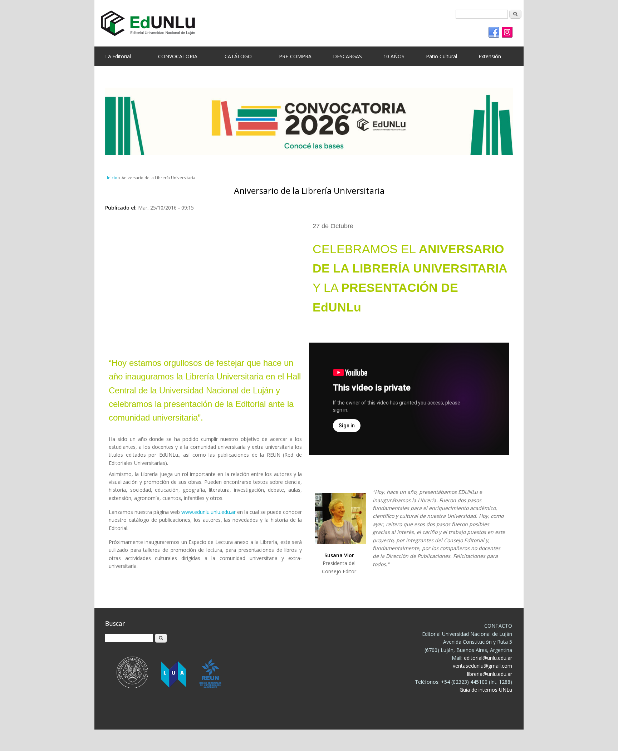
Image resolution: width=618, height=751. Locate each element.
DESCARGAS (347, 56)
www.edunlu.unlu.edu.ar (208, 512)
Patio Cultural (441, 56)
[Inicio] (303, 23)
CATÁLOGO (238, 56)
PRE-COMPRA (295, 56)
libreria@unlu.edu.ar (489, 674)
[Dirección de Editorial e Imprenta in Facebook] (494, 32)
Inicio (112, 177)
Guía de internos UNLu (486, 689)
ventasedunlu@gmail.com (482, 665)
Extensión (490, 56)
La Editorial (118, 56)
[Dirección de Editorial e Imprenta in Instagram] (507, 32)
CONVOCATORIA (177, 56)
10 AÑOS (393, 56)
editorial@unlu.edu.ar (488, 657)
